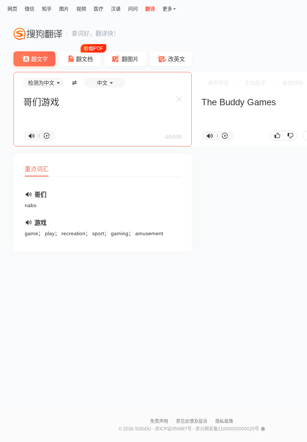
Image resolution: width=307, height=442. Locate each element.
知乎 (47, 9)
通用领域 (217, 83)
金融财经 (292, 83)
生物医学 (255, 83)
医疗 (98, 9)
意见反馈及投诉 (191, 421)
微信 (29, 9)
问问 (133, 9)
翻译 (150, 9)
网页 (12, 9)
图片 (64, 9)
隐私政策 (224, 421)
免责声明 (159, 421)
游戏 (40, 223)
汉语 (116, 9)
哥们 (40, 194)
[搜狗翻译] (37, 33)
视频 (81, 9)
